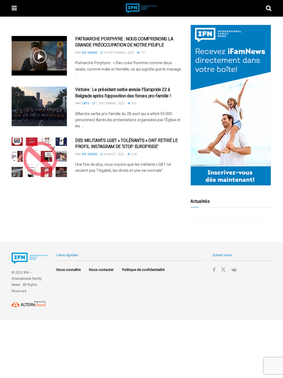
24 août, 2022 (113, 154)
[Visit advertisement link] (230, 105)
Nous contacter (101, 270)
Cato (86, 103)
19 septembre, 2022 (118, 53)
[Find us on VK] (234, 270)
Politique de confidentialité (143, 270)
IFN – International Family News (27, 279)
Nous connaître (68, 270)
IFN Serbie (89, 53)
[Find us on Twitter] (223, 269)
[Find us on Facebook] (214, 270)
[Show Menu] (14, 8)
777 (143, 53)
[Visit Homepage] (141, 8)
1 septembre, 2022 (109, 103)
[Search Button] (268, 8)
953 (133, 103)
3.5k (133, 154)
